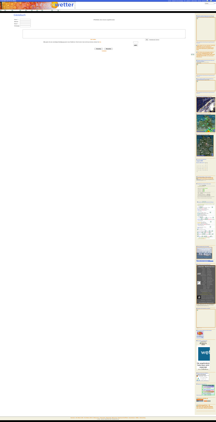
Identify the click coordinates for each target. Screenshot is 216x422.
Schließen (104, 51)
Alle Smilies (93, 39)
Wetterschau (96, 417)
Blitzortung (114, 417)
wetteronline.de (205, 369)
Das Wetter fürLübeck (203, 344)
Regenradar (108, 417)
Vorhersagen (102, 417)
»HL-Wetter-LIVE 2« (88, 417)
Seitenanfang (142, 417)
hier (100, 42)
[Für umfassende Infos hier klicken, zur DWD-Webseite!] (205, 156)
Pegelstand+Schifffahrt (123, 417)
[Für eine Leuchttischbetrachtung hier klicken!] (205, 40)
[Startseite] (38, 9)
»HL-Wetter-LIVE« (79, 417)
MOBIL (137, 417)
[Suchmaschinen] (199, 401)
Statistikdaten (132, 417)
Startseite (73, 417)
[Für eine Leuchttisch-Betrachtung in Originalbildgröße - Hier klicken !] (204, 178)
